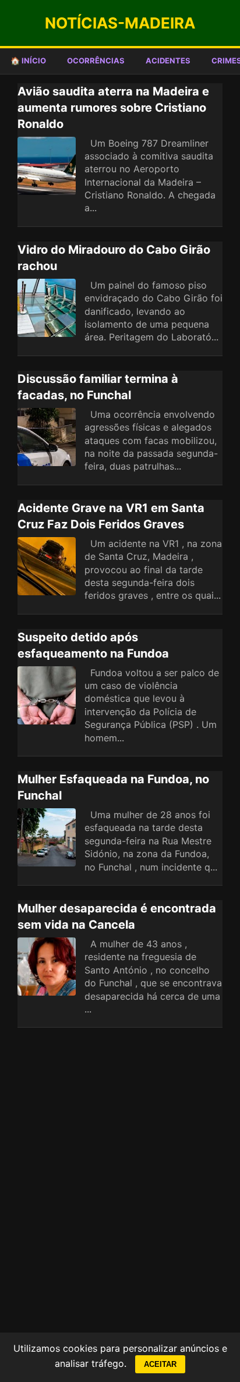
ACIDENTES (168, 60)
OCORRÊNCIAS (96, 60)
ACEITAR (160, 1364)
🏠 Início (28, 60)
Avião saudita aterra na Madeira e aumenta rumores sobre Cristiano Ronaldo (113, 107)
